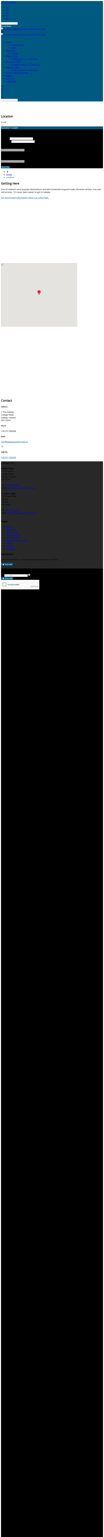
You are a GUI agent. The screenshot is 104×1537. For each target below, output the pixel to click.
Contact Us (11, 81)
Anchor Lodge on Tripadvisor (25, 70)
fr (7, 15)
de (7, 7)
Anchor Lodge (13, 67)
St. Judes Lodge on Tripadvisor (25, 64)
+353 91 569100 (12, 510)
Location (10, 78)
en (7, 10)
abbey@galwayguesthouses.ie (21, 487)
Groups (14, 53)
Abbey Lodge (12, 56)
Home (9, 42)
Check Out (6, 141)
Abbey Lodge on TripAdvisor (24, 58)
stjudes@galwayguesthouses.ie (22, 513)
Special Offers (17, 44)
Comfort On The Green (17, 72)
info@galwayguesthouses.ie (14, 441)
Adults (4, 144)
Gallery (9, 75)
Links (13, 47)
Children (5, 155)
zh (7, 18)
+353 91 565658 (8, 2)
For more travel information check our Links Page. (25, 197)
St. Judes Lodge (13, 61)
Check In (5, 138)
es (7, 12)
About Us (10, 50)
